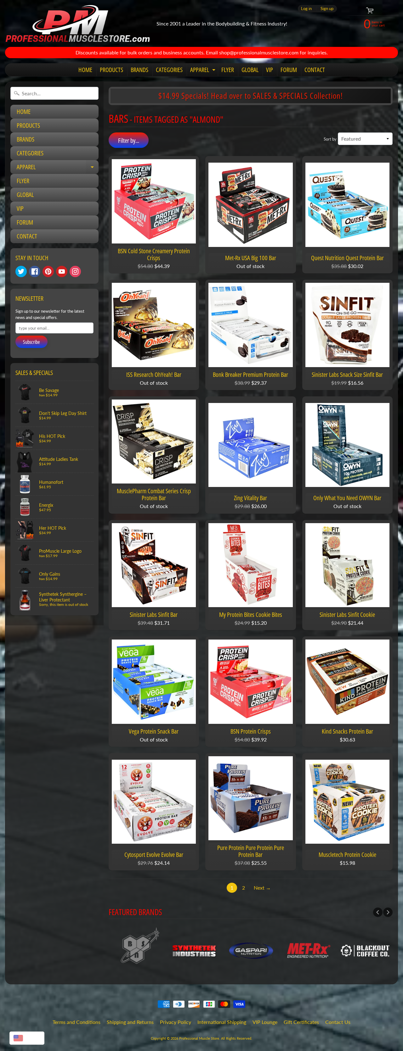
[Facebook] (34, 271)
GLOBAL (249, 69)
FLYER (227, 69)
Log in (306, 9)
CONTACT (314, 69)
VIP (269, 69)
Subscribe (31, 341)
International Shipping (221, 1022)
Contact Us (337, 1022)
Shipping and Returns (130, 1022)
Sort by (330, 139)
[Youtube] (61, 271)
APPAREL (203, 70)
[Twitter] (21, 271)
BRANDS (139, 69)
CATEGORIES (169, 69)
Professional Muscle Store (199, 1038)
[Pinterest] (48, 271)
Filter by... (128, 140)
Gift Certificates (301, 1022)
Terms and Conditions (76, 1022)
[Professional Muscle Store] (77, 23)
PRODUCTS (111, 69)
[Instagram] (75, 271)
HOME (85, 69)
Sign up (327, 9)
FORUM (289, 69)
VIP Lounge (265, 1022)
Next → (262, 888)
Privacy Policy (175, 1022)
